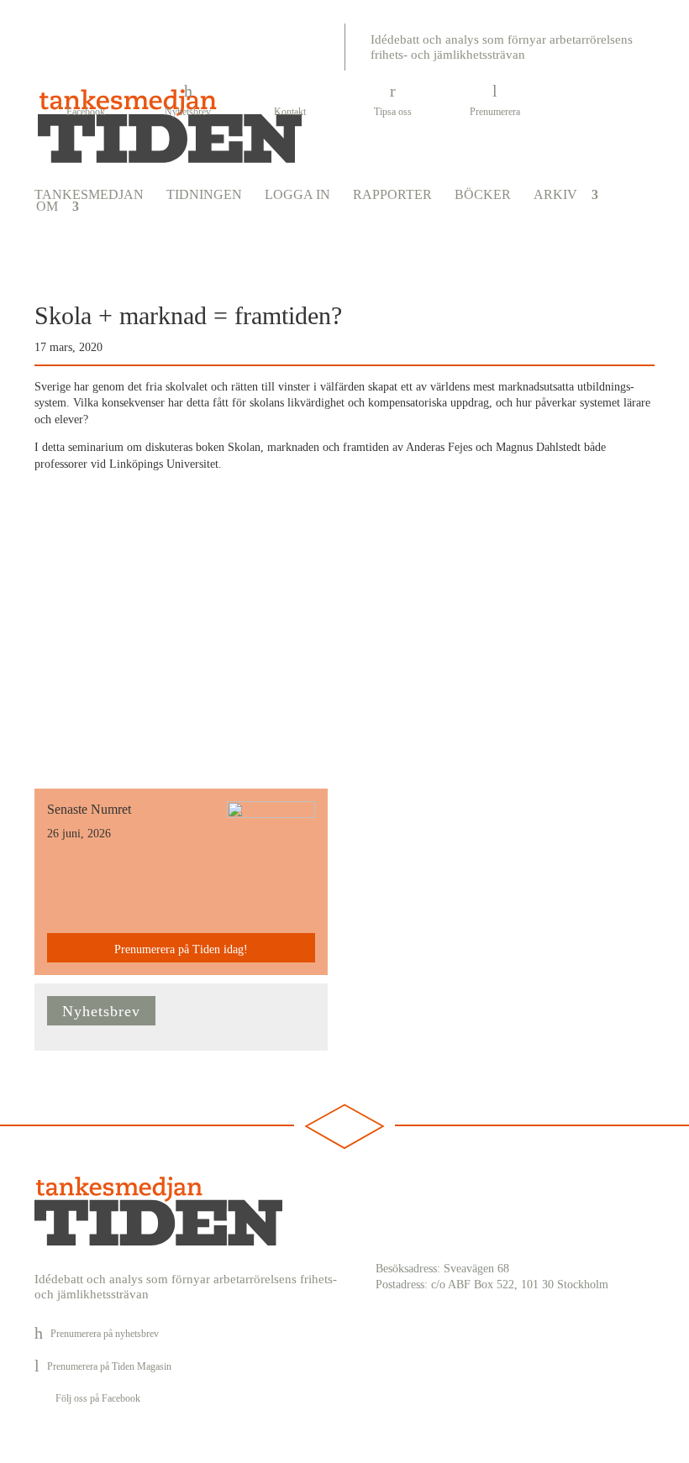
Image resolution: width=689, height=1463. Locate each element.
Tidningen (204, 195)
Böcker (483, 195)
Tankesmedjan (89, 195)
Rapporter (392, 195)
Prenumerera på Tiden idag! (181, 949)
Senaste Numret (89, 809)
